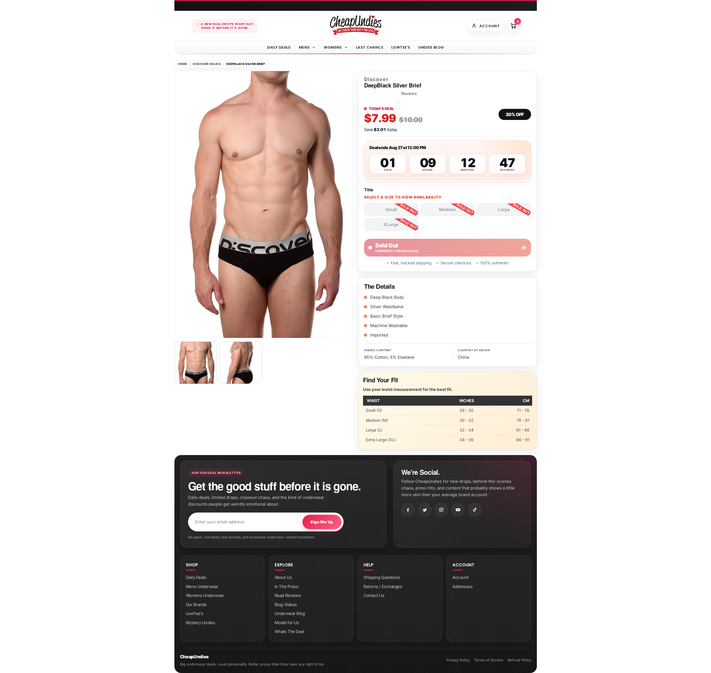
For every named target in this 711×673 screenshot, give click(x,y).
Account (460, 577)
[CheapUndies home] (355, 25)
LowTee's (400, 47)
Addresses (462, 586)
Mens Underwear (202, 586)
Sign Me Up (321, 521)
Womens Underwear (205, 595)
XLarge (391, 224)
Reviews (409, 93)
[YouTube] (458, 509)
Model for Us (287, 622)
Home (182, 64)
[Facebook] (408, 509)
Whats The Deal (289, 631)
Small (391, 209)
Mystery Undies (200, 622)
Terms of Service (488, 660)
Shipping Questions (382, 577)
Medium (447, 209)
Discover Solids (207, 64)
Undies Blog (431, 47)
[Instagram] (441, 509)
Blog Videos (286, 604)
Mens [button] (304, 47)
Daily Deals (279, 47)
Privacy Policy (458, 660)
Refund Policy (519, 660)
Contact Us (374, 595)
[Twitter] (424, 509)
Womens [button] (333, 47)
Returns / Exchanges (383, 586)
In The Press (286, 586)
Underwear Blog (290, 613)
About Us (283, 577)
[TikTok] (474, 509)
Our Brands (196, 604)
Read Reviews (288, 595)
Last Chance (369, 47)
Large (504, 209)
